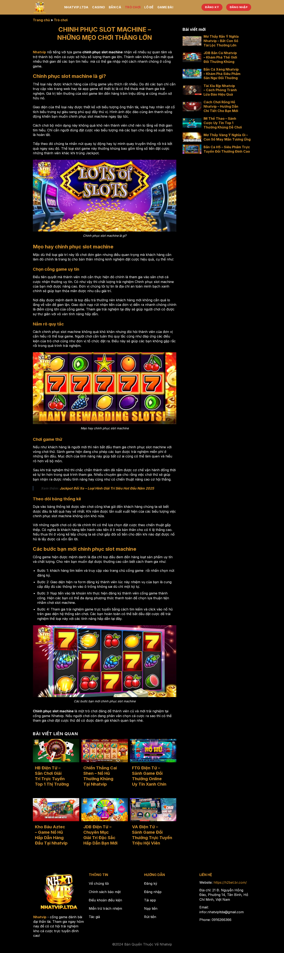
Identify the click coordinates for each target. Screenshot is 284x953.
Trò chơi (133, 7)
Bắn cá (115, 7)
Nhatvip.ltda (76, 7)
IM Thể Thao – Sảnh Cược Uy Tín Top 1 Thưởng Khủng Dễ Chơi (223, 122)
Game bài (165, 7)
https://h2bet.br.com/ (230, 882)
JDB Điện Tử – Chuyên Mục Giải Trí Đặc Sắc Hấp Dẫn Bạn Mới (100, 835)
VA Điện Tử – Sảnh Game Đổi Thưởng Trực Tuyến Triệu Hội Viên (152, 835)
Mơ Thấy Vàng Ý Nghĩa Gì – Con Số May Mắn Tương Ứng (227, 137)
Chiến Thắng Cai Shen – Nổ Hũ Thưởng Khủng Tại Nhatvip (100, 776)
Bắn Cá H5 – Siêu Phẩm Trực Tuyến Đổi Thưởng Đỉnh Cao (227, 149)
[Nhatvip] (45, 7)
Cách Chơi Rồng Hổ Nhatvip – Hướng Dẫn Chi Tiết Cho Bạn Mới (221, 106)
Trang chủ (41, 20)
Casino (98, 7)
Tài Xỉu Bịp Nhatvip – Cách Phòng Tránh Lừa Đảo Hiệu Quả (220, 89)
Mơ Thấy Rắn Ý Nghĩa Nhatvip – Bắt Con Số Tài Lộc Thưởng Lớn (221, 40)
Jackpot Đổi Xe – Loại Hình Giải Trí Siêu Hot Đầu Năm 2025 (107, 488)
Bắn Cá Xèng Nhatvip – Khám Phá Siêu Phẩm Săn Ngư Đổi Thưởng (222, 73)
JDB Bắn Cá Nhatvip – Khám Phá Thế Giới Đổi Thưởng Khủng (220, 57)
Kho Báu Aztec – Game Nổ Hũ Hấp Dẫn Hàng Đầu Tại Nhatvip (51, 835)
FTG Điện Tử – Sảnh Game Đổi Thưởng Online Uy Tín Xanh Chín (149, 776)
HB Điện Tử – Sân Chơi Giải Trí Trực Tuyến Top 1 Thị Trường (52, 776)
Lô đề (148, 7)
